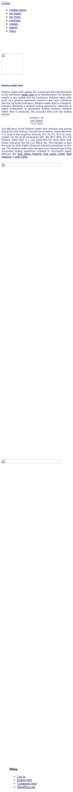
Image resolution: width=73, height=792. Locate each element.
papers (13, 27)
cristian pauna (17, 9)
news (12, 31)
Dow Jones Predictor (29, 154)
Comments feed (26, 783)
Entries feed (24, 780)
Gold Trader (21, 157)
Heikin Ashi (28, 94)
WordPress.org (26, 787)
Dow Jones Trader (54, 154)
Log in (21, 776)
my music (15, 13)
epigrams (14, 20)
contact (13, 23)
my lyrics (15, 16)
